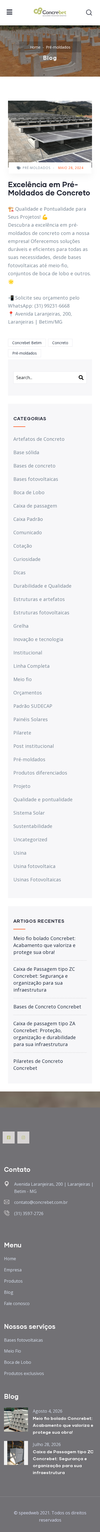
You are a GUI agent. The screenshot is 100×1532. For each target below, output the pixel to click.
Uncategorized (30, 839)
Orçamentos (27, 692)
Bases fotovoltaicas (35, 479)
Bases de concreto (34, 465)
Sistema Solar (29, 813)
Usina (19, 853)
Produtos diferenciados (40, 772)
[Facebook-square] (9, 1138)
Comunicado (27, 532)
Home (35, 47)
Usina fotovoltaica (34, 866)
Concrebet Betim (27, 342)
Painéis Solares (30, 719)
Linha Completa (31, 666)
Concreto (60, 342)
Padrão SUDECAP (32, 706)
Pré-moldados (58, 47)
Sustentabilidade (32, 826)
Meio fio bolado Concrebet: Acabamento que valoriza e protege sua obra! (44, 945)
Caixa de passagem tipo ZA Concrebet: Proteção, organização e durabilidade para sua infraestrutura (44, 1033)
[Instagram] (23, 1138)
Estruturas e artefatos (39, 599)
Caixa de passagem (35, 505)
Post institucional (33, 746)
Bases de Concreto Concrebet (47, 1006)
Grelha (21, 626)
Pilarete (22, 732)
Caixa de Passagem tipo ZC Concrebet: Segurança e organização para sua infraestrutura (44, 979)
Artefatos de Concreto (39, 439)
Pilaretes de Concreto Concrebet (38, 1064)
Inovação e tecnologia (38, 639)
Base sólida (26, 452)
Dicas (19, 572)
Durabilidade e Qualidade (42, 586)
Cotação (22, 546)
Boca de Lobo (29, 492)
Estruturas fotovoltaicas (41, 612)
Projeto (21, 786)
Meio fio (22, 679)
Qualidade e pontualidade (43, 799)
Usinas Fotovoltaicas (37, 879)
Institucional (27, 652)
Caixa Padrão (28, 519)
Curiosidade (27, 559)
